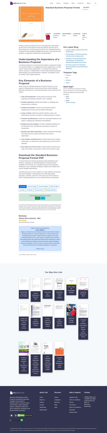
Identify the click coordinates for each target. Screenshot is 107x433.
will (67, 77)
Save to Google (32, 186)
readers (68, 80)
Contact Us (80, 3)
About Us (42, 399)
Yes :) (37, 198)
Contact (42, 404)
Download (23, 186)
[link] (11, 415)
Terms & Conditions (74, 399)
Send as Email (39, 190)
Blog (73, 3)
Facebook (30, 190)
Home (51, 3)
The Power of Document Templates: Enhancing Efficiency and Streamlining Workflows (76, 66)
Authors (42, 402)
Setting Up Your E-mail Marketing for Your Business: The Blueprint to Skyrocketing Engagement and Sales (76, 60)
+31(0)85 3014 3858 (89, 399)
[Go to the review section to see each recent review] (85, 9)
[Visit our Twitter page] (11, 415)
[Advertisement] (67, 21)
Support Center (73, 397)
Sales (64, 35)
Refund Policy (73, 412)
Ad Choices (72, 404)
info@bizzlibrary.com (90, 397)
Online (68, 98)
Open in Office (54, 186)
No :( (43, 198)
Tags (55, 407)
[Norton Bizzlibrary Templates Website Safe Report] (16, 420)
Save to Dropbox (43, 186)
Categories (57, 399)
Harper (42, 248)
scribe (67, 82)
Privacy (71, 402)
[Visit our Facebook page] (15, 415)
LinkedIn (22, 190)
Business (57, 402)
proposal (68, 75)
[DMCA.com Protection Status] (25, 415)
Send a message (70, 102)
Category (66, 3)
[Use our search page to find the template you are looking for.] (95, 3)
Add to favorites (51, 190)
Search (58, 3)
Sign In (89, 3)
